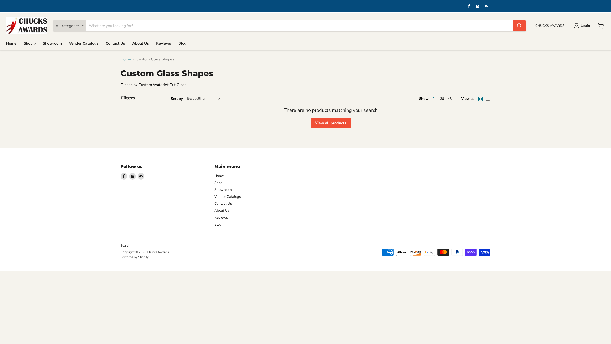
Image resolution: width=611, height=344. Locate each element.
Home (11, 43)
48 (450, 99)
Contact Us (115, 43)
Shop (29, 43)
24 (434, 99)
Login (585, 25)
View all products (330, 123)
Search (125, 245)
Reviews (163, 43)
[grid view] (480, 99)
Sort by (177, 99)
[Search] (519, 25)
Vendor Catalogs (84, 43)
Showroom (52, 43)
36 (442, 99)
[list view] (487, 99)
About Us (140, 43)
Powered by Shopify (135, 257)
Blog (182, 43)
